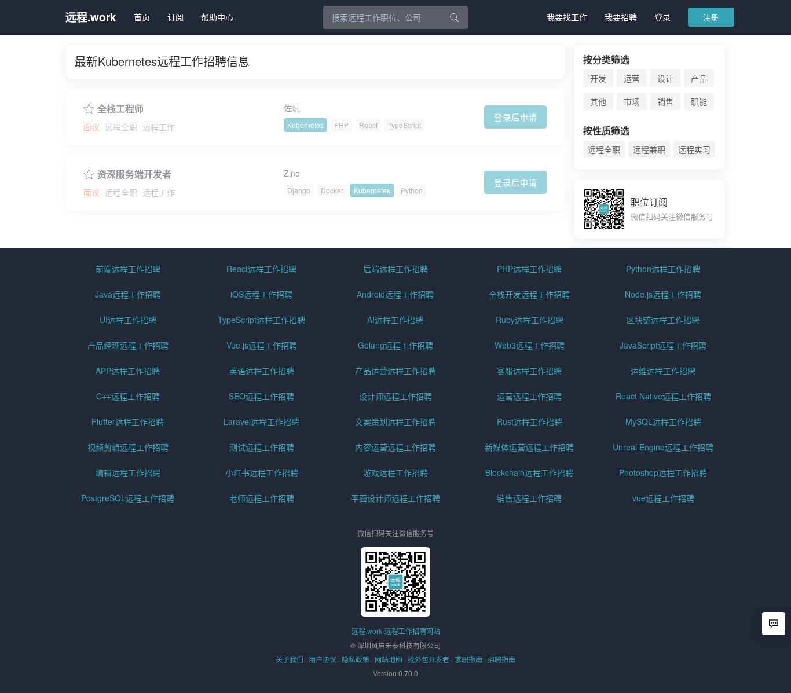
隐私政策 (355, 659)
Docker (332, 190)
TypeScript (404, 125)
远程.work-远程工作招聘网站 (395, 631)
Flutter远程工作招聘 (127, 421)
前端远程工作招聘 (128, 268)
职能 (699, 101)
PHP (341, 125)
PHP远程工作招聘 (529, 268)
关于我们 (289, 659)
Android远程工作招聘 (395, 294)
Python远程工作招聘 (663, 268)
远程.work (90, 17)
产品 (699, 78)
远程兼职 (649, 149)
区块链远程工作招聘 (663, 319)
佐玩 (292, 107)
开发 (598, 78)
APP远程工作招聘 (128, 370)
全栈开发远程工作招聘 (529, 294)
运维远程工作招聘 (663, 370)
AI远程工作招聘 (395, 319)
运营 (632, 78)
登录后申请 (515, 117)
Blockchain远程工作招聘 (529, 472)
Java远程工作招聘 (128, 294)
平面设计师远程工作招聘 (395, 498)
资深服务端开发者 (134, 174)
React (368, 125)
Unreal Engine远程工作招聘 (663, 447)
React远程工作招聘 (261, 268)
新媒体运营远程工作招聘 (529, 447)
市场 (632, 101)
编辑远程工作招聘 (128, 472)
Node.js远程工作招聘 (663, 294)
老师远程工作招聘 (261, 498)
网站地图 (388, 659)
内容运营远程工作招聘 (395, 447)
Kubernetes (305, 125)
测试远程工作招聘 (261, 447)
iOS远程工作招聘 (261, 294)
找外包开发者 (428, 659)
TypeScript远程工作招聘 (261, 319)
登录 (662, 17)
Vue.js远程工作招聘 (261, 345)
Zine (292, 173)
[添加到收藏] (88, 107)
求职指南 (468, 659)
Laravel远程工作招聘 (261, 421)
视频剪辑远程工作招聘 (128, 447)
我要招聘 (621, 17)
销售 (665, 101)
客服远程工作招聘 (529, 370)
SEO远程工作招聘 (261, 396)
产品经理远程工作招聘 (128, 345)
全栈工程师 (120, 108)
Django (298, 190)
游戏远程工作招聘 (395, 472)
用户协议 (322, 659)
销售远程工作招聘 (529, 498)
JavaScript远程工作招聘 (663, 345)
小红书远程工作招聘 (261, 472)
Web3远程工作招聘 (530, 345)
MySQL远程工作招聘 (663, 421)
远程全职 (604, 149)
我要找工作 (567, 17)
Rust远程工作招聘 (529, 421)
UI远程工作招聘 (128, 319)
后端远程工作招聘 (395, 268)
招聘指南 (501, 659)
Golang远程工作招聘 (395, 345)
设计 (665, 78)
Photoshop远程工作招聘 (663, 472)
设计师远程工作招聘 (395, 396)
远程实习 (694, 149)
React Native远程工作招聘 (663, 396)
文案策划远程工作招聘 (395, 421)
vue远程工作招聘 (663, 498)
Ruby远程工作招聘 (529, 319)
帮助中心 (217, 17)
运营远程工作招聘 (529, 396)
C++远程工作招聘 (128, 396)
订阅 (175, 17)
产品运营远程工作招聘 (395, 370)
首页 (142, 17)
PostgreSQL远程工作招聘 (127, 498)
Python (412, 190)
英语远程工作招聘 (261, 370)
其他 (598, 101)
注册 (711, 17)
